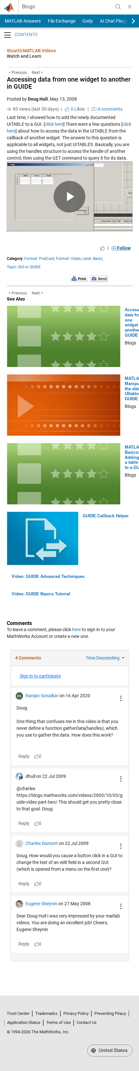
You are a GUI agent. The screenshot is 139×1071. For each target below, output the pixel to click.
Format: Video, (68, 258)
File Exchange (61, 21)
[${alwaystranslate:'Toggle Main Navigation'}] (129, 7)
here (76, 629)
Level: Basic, (92, 258)
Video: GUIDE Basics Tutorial (41, 593)
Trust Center (18, 1013)
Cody (87, 21)
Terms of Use (58, 1022)
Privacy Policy (76, 1013)
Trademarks (46, 1013)
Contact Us (87, 1022)
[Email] (99, 278)
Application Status (23, 1022)
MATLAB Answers (22, 21)
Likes (77, 109)
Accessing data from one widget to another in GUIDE (69, 82)
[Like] (102, 248)
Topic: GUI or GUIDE (24, 267)
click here (54, 124)
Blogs (28, 6)
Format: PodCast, (39, 258)
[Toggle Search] (117, 7)
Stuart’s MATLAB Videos (31, 50)
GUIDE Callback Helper (106, 515)
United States (112, 1050)
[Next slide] (128, 21)
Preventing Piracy (110, 1013)
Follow (123, 248)
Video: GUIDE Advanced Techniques (48, 576)
